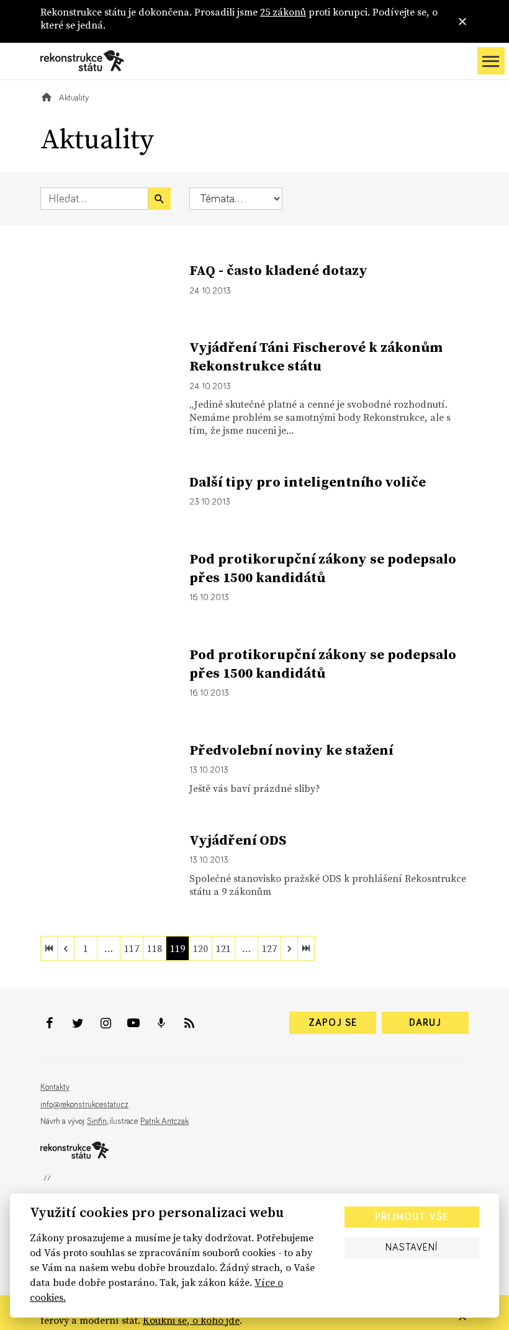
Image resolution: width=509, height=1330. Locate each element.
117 (131, 948)
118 (154, 948)
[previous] (66, 948)
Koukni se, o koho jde (191, 1320)
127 (269, 948)
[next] (289, 948)
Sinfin (97, 1121)
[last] (306, 948)
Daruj (425, 1023)
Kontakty (55, 1087)
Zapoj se (333, 1023)
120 (200, 948)
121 (223, 948)
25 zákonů (283, 12)
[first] (49, 948)
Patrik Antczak (164, 1121)
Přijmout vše (411, 1217)
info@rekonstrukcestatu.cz (84, 1104)
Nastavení (411, 1247)
